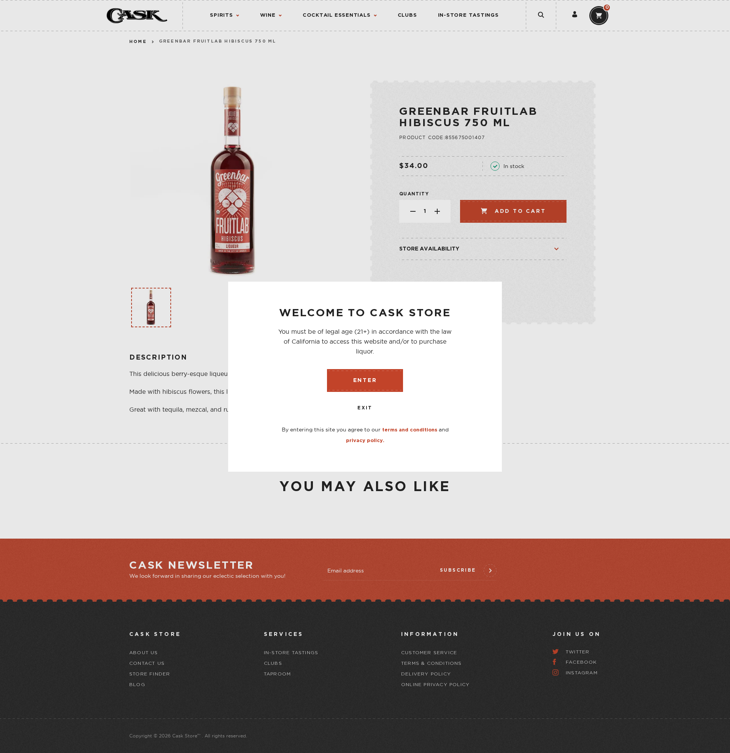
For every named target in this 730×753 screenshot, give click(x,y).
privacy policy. (365, 441)
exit (365, 408)
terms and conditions (409, 430)
